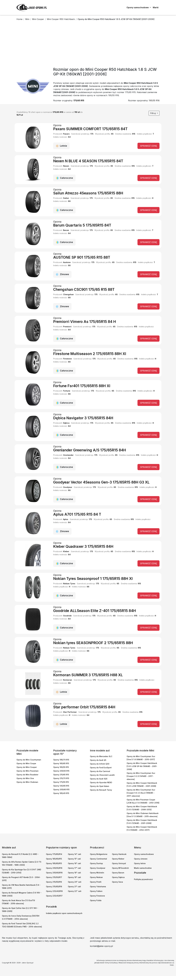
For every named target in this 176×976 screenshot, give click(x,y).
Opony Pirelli (95, 882)
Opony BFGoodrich (120, 868)
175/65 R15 (78, 100)
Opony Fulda (95, 900)
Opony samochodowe (144, 854)
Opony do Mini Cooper (26, 767)
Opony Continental (98, 859)
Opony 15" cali (74, 859)
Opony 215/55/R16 (54, 882)
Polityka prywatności (143, 879)
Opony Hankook (119, 854)
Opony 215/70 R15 (61, 778)
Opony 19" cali (74, 877)
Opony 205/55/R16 (54, 868)
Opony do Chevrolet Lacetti (102, 775)
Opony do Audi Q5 (98, 760)
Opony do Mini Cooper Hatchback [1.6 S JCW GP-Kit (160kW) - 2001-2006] (142, 766)
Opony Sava (117, 882)
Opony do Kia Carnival (100, 771)
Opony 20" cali (74, 882)
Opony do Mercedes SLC (101, 756)
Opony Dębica (118, 877)
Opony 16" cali (74, 863)
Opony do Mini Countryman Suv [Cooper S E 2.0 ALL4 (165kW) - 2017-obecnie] (141, 793)
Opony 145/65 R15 (61, 786)
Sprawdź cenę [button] (148, 146)
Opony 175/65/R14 (54, 854)
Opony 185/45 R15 (61, 793)
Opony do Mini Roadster (27, 775)
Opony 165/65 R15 (61, 763)
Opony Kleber (118, 859)
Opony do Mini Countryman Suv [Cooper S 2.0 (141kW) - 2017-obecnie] (141, 776)
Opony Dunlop (96, 863)
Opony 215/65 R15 (61, 775)
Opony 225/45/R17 (54, 896)
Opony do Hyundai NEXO (101, 782)
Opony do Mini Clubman (27, 782)
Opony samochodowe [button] (138, 7)
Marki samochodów (143, 868)
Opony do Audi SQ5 (98, 779)
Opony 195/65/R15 (54, 863)
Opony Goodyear (97, 868)
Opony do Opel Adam (99, 786)
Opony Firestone (97, 896)
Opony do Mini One (25, 778)
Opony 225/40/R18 (54, 891)
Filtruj (153, 113)
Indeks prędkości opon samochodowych (64, 913)
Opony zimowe (140, 859)
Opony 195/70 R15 (61, 760)
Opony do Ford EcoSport (101, 767)
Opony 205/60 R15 (61, 789)
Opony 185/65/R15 (54, 859)
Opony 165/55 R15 (61, 767)
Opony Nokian (96, 877)
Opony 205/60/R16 (54, 873)
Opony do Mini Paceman (27, 771)
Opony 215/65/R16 (54, 886)
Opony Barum (118, 873)
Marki (155, 7)
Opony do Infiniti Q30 (99, 764)
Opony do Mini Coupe (26, 763)
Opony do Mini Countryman (28, 760)
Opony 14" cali (74, 854)
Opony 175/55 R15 (61, 782)
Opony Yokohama (98, 886)
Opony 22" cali (74, 891)
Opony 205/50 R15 (61, 771)
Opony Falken (96, 891)
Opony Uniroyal (119, 863)
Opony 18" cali (74, 873)
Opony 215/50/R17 (54, 877)
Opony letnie (140, 863)
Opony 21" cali (74, 886)
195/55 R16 (154, 100)
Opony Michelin (97, 873)
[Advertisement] (88, 45)
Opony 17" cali (74, 868)
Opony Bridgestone (98, 854)
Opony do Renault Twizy (101, 790)
